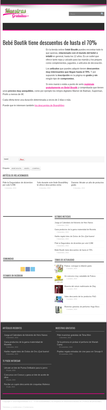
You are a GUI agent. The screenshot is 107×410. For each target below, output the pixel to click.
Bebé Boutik (16, 168)
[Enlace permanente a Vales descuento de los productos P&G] (59, 303)
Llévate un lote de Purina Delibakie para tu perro (25, 368)
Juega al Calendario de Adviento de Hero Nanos (74, 223)
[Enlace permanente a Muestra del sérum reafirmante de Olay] (59, 293)
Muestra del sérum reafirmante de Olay (80, 286)
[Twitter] (102, 2)
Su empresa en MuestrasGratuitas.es (66, 401)
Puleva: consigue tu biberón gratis (78, 266)
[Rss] (95, 2)
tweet (6, 159)
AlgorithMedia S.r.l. (24, 401)
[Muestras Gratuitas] (16, 16)
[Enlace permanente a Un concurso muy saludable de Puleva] (59, 283)
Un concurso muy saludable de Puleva (79, 276)
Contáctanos (28, 407)
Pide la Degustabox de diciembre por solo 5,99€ (74, 243)
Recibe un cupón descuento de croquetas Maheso (27, 384)
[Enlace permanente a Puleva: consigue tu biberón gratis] (59, 272)
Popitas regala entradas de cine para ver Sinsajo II (80, 351)
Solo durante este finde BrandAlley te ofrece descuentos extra (52, 183)
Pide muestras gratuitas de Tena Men (74, 335)
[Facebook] (98, 2)
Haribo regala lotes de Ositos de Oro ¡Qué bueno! (74, 236)
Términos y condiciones (12, 407)
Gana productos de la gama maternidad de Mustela (75, 229)
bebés (26, 168)
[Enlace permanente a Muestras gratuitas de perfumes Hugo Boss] (59, 313)
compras (35, 168)
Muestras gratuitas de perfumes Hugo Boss (81, 307)
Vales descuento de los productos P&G (80, 296)
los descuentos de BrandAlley (49, 105)
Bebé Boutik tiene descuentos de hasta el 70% (74, 250)
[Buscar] (102, 14)
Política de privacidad (91, 401)
